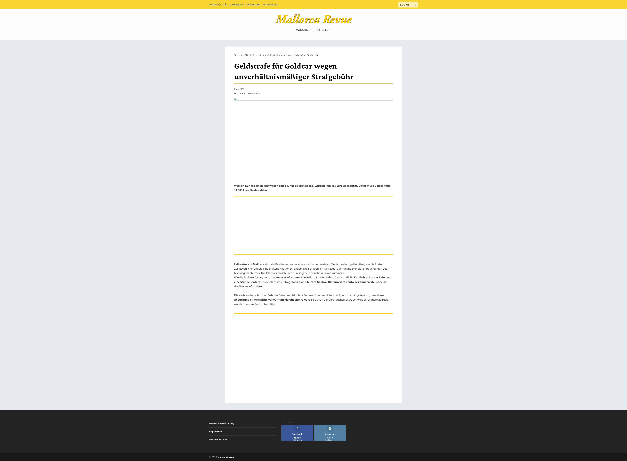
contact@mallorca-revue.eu (226, 4)
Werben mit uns (218, 439)
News (255, 55)
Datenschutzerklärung (221, 423)
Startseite (238, 55)
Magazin (302, 30)
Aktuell (322, 30)
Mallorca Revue (225, 457)
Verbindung (253, 4)
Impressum (215, 431)
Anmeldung (270, 4)
